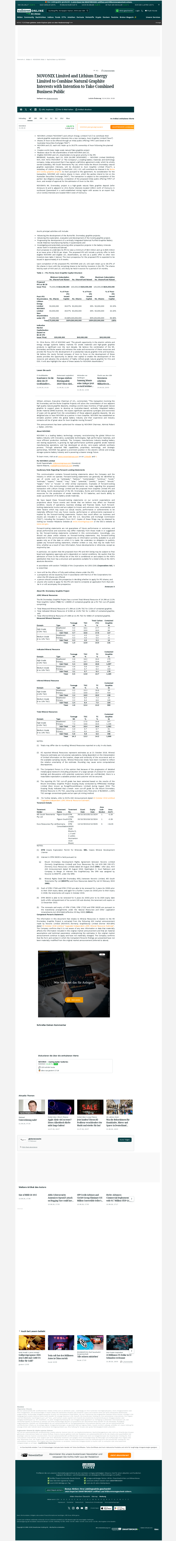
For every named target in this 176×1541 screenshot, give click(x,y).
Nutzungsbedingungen (112, 1502)
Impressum (61, 1502)
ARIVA (73, 1515)
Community (29, 17)
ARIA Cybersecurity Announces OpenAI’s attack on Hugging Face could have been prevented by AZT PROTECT (60, 1197)
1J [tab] (46, 118)
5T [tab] (30, 118)
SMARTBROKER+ (116, 1481)
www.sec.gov (42, 524)
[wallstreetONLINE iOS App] (106, 1510)
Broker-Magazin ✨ (128, 17)
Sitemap (95, 1496)
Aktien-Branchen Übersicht (80, 1496)
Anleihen (71, 17)
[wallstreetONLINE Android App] (120, 1510)
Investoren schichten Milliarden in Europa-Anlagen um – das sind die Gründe (105, 381)
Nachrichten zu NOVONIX (56, 59)
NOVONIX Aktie (38, 59)
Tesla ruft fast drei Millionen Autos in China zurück (60, 1357)
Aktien (20, 17)
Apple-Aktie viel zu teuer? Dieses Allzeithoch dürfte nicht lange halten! (59, 1122)
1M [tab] (35, 118)
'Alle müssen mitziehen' (87, 1356)
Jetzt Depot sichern (55, 1490)
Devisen (106, 17)
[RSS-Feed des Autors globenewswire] (21, 1147)
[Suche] (87, 10)
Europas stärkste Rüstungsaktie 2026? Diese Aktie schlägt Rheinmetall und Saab (65, 381)
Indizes (50, 17)
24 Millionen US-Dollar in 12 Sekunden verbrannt (118, 1356)
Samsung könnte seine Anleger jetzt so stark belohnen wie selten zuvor (85, 383)
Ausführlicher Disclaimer (47, 1443)
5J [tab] (56, 118)
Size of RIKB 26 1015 (28, 1194)
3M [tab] (41, 118)
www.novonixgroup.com (83, 522)
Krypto (98, 17)
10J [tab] (61, 118)
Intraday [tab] (22, 118)
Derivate (80, 17)
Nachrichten (40, 17)
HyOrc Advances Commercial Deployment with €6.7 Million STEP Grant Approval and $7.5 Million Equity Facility (119, 1197)
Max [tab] (68, 118)
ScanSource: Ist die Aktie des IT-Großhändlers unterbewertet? (45, 381)
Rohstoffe (89, 17)
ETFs (64, 17)
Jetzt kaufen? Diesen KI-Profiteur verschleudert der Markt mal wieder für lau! (89, 1122)
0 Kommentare (109, 71)
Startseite (20, 59)
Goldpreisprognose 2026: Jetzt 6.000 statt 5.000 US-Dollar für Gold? (30, 1358)
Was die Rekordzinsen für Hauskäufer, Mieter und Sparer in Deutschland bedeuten (118, 1122)
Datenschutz (79, 1502)
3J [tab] (51, 118)
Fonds (57, 17)
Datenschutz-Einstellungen (94, 1502)
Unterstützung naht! (28, 1119)
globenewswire (52, 98)
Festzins (114, 17)
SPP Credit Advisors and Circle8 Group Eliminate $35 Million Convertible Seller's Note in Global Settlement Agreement (89, 1197)
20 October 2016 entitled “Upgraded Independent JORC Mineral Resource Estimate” (78, 926)
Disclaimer (70, 1502)
